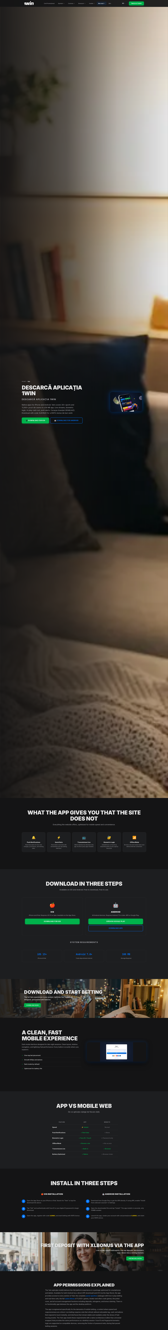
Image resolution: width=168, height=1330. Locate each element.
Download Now (32, 1005)
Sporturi (60, 3)
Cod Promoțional (49, 3)
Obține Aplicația (135, 1258)
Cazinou (70, 3)
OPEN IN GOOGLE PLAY (115, 921)
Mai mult (101, 3)
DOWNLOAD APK (116, 928)
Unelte (91, 3)
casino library (70, 1299)
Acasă (24, 381)
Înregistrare (136, 3)
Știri (110, 3)
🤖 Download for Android (66, 420)
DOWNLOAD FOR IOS (52, 921)
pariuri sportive (91, 1296)
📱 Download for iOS (35, 420)
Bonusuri (81, 3)
